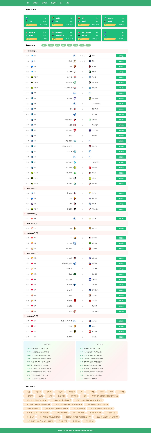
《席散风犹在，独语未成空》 (38, 378)
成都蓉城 (70, 300)
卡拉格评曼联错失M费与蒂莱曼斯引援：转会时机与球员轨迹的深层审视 (40, 352)
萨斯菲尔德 (95, 109)
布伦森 (40, 396)
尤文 (93, 56)
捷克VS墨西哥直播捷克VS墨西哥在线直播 (69, 404)
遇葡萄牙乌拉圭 (112, 413)
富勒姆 (71, 204)
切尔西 (94, 204)
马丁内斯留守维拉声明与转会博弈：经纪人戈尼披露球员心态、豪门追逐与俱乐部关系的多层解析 (41, 365)
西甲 (70, 45)
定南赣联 (70, 306)
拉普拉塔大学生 (96, 103)
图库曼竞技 (69, 162)
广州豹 (71, 331)
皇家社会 (94, 228)
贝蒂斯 (94, 218)
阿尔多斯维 (69, 167)
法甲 (82, 392)
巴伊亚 (94, 77)
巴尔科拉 (72, 392)
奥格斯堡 (70, 337)
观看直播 (121, 56)
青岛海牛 (70, 258)
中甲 (82, 45)
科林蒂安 (94, 183)
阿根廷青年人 (95, 125)
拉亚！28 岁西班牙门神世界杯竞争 (107, 417)
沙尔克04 (94, 337)
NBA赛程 (30, 396)
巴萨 (71, 238)
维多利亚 (70, 77)
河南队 (71, 311)
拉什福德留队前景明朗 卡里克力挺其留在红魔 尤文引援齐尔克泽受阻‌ (41, 359)
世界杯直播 (61, 396)
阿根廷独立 (69, 130)
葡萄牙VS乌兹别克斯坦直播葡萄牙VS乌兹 (105, 396)
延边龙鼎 (94, 263)
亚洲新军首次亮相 (79, 413)
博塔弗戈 (70, 209)
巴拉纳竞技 (95, 209)
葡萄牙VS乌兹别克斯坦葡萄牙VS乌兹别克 (89, 400)
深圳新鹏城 (69, 248)
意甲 (44, 45)
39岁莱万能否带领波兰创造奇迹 (50, 417)
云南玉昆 (94, 274)
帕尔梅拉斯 (69, 82)
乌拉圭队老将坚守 (79, 409)
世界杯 (50, 396)
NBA (111, 392)
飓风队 (71, 135)
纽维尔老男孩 (69, 119)
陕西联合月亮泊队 (67, 263)
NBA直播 (122, 392)
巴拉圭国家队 (90, 421)
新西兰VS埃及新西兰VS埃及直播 (37, 400)
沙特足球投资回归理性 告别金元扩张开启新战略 (41, 372)
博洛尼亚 (70, 193)
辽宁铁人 (94, 300)
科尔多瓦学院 (95, 162)
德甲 (88, 45)
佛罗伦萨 (94, 198)
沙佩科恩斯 (69, 173)
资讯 (61, 3)
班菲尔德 (94, 119)
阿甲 (57, 45)
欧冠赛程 (49, 392)
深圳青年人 (95, 290)
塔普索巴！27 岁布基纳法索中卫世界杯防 (78, 417)
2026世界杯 (30, 417)
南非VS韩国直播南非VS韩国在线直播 (38, 404)
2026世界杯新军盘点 (33, 409)
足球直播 (35, 3)
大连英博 (70, 243)
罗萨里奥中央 (95, 98)
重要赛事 (54, 3)
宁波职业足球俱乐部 (67, 321)
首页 (28, 3)
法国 (85, 396)
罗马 (71, 198)
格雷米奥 (94, 87)
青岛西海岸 (95, 269)
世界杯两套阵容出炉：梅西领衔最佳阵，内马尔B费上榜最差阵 (40, 375)
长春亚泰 (94, 331)
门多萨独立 (95, 130)
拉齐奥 (94, 193)
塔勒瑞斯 (70, 98)
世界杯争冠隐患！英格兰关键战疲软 (38, 413)
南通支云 (94, 326)
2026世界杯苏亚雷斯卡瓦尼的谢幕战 (102, 409)
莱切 (93, 61)
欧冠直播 (38, 392)
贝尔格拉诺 (69, 151)
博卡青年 (94, 114)
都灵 (71, 66)
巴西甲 (51, 45)
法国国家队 (76, 421)
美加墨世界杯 (63, 421)
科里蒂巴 (70, 183)
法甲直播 (92, 392)
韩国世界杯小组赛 (95, 413)
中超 (76, 45)
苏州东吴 (94, 306)
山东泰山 (94, 295)
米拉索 (94, 178)
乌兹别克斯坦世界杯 (61, 413)
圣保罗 (94, 173)
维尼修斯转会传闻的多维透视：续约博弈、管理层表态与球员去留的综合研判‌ (41, 369)
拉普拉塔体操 (69, 141)
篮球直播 (45, 3)
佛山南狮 (70, 290)
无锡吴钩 (94, 279)
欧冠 (28, 392)
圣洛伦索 (94, 146)
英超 (63, 45)
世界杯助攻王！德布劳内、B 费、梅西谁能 (40, 421)
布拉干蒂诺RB (68, 87)
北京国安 (94, 243)
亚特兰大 (70, 72)
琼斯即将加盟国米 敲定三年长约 (39, 348)
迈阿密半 (61, 392)
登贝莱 (102, 392)
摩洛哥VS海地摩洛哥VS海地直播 (98, 404)
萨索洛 (94, 72)
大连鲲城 (70, 326)
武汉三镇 (94, 258)
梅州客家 (94, 321)
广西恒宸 (94, 284)
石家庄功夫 (69, 279)
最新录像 (47, 344)
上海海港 (94, 248)
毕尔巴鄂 (94, 238)
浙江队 (71, 274)
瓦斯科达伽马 (95, 82)
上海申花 (70, 295)
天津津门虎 (69, 269)
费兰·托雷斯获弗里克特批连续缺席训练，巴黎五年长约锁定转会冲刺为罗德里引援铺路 (41, 355)
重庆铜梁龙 (95, 311)
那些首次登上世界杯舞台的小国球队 (57, 409)
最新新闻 (100, 344)
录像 (67, 3)
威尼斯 (71, 61)
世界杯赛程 (74, 396)
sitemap (91, 430)
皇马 (71, 228)
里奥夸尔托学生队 (67, 146)
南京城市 (70, 284)
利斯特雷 (94, 135)
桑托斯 (71, 178)
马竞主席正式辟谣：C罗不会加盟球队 (40, 362)
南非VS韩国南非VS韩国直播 (62, 400)
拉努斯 (71, 125)
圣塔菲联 (94, 167)
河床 (71, 109)
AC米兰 (94, 66)
